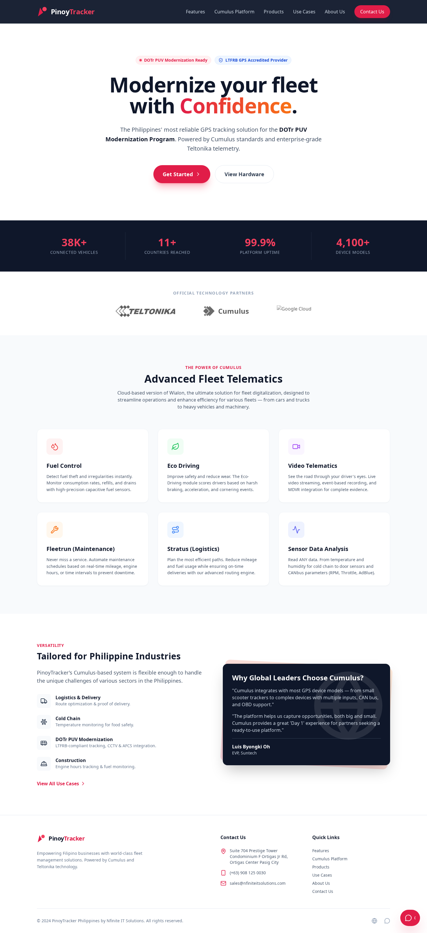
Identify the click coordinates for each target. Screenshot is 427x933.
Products (274, 11)
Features (195, 11)
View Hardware (244, 174)
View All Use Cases (58, 783)
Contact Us (372, 11)
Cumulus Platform (234, 11)
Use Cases (304, 11)
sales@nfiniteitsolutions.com (258, 883)
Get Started (178, 174)
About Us (335, 11)
